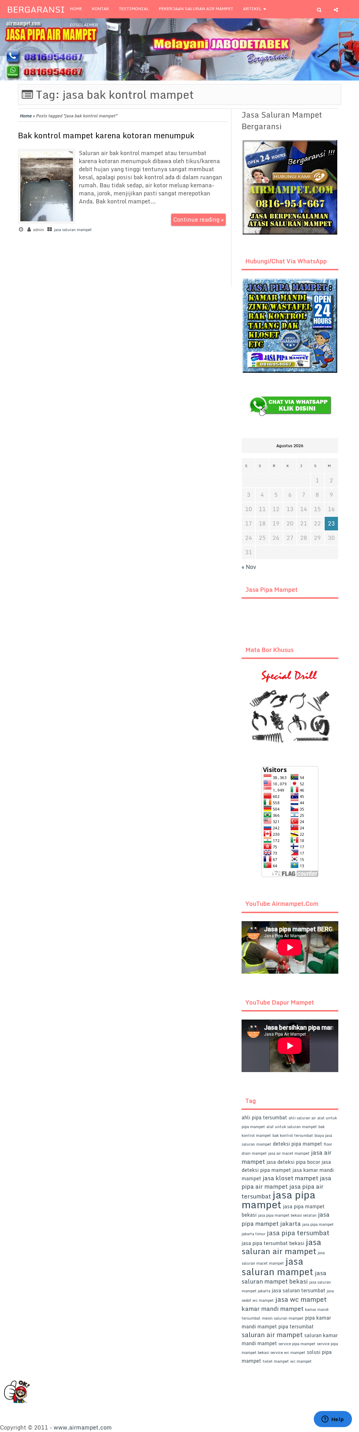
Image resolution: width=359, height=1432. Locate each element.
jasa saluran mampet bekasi (284, 1277)
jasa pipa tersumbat (298, 1232)
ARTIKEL (252, 8)
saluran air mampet (272, 1334)
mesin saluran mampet (283, 1318)
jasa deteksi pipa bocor (293, 1162)
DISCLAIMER (84, 24)
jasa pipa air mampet (286, 1182)
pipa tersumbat (296, 1326)
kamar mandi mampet (273, 1308)
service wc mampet (287, 1352)
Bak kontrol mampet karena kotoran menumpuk (106, 135)
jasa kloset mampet (290, 1178)
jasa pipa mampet (279, 1199)
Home (26, 115)
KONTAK (100, 8)
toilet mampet (276, 1361)
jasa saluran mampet (73, 230)
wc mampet (301, 1361)
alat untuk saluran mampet (291, 1127)
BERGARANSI (36, 9)
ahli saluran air (302, 1118)
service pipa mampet (297, 1344)
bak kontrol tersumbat (292, 1135)
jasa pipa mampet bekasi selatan (287, 1215)
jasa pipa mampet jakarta (286, 1219)
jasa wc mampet (301, 1299)
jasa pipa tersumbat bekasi (273, 1243)
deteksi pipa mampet (297, 1144)
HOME (76, 8)
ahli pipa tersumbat (264, 1117)
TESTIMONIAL (134, 8)
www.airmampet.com (83, 1427)
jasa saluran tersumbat (298, 1290)
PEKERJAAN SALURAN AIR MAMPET (196, 8)
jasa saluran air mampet (281, 1246)
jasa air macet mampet (289, 1153)
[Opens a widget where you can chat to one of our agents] (332, 1419)
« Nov (249, 566)
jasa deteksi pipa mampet (286, 1166)
